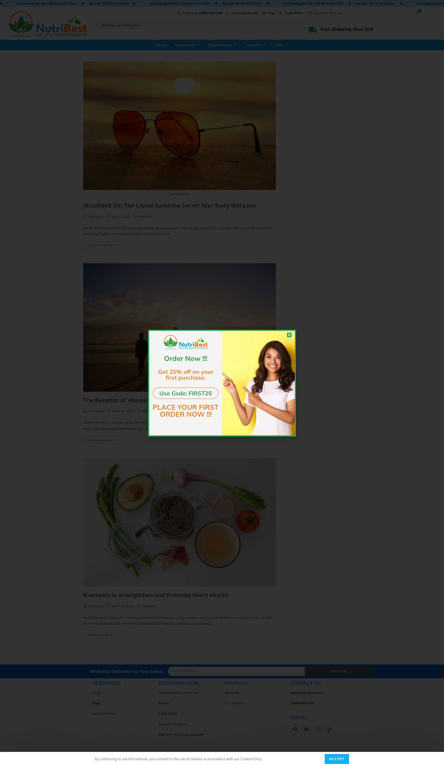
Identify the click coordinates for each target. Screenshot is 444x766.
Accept (336, 759)
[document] (222, 383)
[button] (289, 335)
